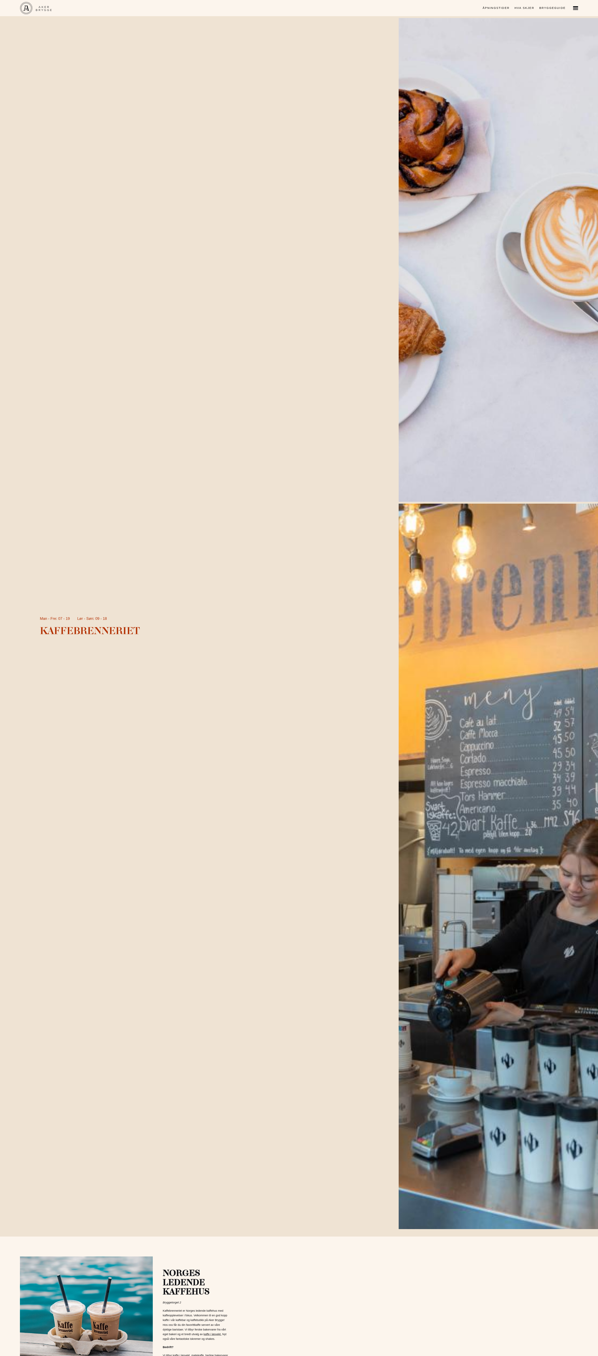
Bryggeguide (552, 7)
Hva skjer (524, 7)
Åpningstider (496, 7)
